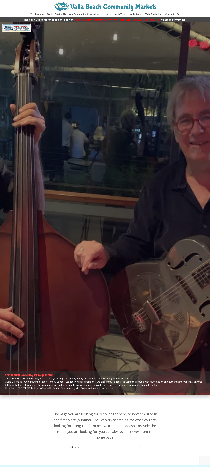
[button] (178, 14)
